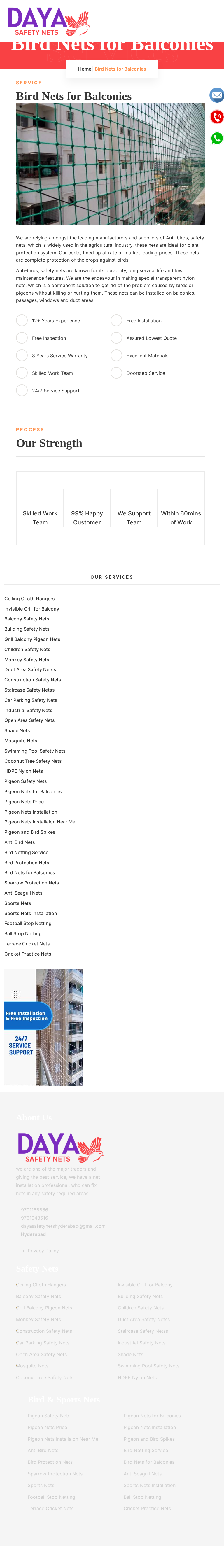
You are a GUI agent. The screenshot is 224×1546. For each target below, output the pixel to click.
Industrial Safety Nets (28, 710)
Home (84, 69)
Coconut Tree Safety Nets (33, 761)
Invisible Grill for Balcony (31, 609)
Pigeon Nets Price (24, 802)
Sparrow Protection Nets (31, 883)
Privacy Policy (43, 1250)
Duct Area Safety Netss (30, 669)
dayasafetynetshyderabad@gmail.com (63, 1226)
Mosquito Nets (20, 741)
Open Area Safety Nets (29, 720)
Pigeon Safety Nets (25, 781)
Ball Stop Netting (23, 933)
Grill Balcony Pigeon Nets (32, 639)
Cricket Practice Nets (27, 954)
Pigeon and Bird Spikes (29, 832)
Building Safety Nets (27, 629)
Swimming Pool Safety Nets (35, 751)
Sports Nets (17, 903)
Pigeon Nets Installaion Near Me (39, 822)
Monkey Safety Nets (26, 659)
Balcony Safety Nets (26, 619)
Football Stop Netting (28, 923)
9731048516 (34, 1218)
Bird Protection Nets (26, 862)
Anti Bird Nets (19, 842)
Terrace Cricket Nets (27, 944)
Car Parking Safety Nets (30, 700)
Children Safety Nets (27, 649)
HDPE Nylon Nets (23, 771)
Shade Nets (17, 730)
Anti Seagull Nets (23, 893)
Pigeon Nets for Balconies (33, 791)
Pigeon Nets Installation (30, 812)
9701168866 (34, 1210)
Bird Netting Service (26, 852)
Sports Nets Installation (30, 913)
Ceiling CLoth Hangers (29, 598)
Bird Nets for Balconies (29, 872)
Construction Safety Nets (32, 680)
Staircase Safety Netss (29, 690)
